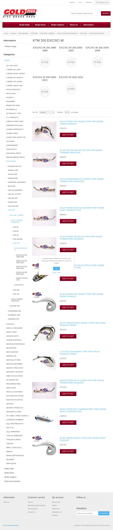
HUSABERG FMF (14, 315)
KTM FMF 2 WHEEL (47, 33)
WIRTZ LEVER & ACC (14, 447)
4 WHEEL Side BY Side (14, 85)
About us (74, 25)
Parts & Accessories (12, 481)
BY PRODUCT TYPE (13, 113)
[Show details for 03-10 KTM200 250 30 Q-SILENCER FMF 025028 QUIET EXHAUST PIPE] (44, 218)
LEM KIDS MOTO (12, 336)
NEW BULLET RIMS (13, 360)
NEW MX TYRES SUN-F (14, 368)
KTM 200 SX (19, 285)
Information (88, 25)
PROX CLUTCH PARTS (14, 392)
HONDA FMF (12, 202)
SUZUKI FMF (12, 174)
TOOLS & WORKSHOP (14, 436)
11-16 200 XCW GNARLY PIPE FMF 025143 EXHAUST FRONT (79, 353)
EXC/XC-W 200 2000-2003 (21, 261)
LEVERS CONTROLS (13, 340)
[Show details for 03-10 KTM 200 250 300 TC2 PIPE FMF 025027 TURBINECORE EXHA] (44, 160)
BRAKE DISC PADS (13, 105)
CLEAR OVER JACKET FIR (15, 137)
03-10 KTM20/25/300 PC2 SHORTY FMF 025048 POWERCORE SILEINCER (82, 180)
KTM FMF (34, 33)
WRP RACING (11, 463)
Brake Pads (24, 25)
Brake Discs (40, 25)
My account (56, 502)
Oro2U (13, 33)
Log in (80, 2)
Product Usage (10, 46)
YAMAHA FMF (13, 178)
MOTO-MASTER (12, 352)
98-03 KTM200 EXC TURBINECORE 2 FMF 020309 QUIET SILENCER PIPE (83, 410)
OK (56, 268)
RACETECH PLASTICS (14, 400)
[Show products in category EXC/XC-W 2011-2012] (71, 88)
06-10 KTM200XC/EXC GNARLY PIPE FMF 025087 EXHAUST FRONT (83, 324)
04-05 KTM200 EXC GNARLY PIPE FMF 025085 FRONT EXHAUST (81, 295)
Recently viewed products (37, 505)
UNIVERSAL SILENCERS (16, 182)
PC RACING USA (12, 380)
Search (30, 502)
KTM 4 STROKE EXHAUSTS (17, 300)
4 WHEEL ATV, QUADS (14, 81)
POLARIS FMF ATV (15, 166)
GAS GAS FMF (13, 206)
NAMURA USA (11, 356)
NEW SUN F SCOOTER (14, 372)
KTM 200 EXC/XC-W (21, 249)
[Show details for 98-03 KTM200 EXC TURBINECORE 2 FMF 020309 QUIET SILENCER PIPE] (44, 419)
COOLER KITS (11, 149)
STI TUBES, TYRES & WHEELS (17, 416)
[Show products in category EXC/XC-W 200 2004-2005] (97, 62)
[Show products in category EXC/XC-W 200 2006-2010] (44, 91)
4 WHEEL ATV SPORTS (14, 77)
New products (32, 509)
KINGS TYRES (11, 332)
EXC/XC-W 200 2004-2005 (21, 267)
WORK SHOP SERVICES (15, 455)
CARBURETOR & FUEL (14, 125)
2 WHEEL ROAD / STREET (15, 73)
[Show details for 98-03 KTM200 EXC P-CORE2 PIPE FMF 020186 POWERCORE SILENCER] (44, 390)
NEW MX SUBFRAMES (14, 364)
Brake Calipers (57, 25)
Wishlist (54, 515)
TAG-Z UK (9, 428)
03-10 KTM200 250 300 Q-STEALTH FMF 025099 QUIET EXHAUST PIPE (82, 266)
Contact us (31, 512)
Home (6, 33)
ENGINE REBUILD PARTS (15, 157)
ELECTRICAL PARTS (13, 153)
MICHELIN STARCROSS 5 (15, 344)
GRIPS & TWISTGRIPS (14, 328)
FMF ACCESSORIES (15, 190)
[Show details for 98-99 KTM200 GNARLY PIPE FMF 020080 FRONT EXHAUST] (44, 448)
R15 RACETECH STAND (15, 396)
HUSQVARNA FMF (14, 311)
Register (72, 2)
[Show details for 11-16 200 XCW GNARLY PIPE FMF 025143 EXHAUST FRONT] (44, 361)
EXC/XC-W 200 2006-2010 (21, 273)
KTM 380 (16, 290)
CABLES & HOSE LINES (14, 121)
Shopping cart (57, 512)
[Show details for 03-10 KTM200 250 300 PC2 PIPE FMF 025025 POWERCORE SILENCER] (44, 246)
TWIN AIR (9, 443)
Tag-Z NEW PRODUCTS (14, 424)
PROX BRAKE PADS (13, 384)
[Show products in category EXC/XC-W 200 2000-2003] (71, 62)
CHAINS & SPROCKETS (14, 129)
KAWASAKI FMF (13, 319)
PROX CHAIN (11, 388)
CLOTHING (10, 141)
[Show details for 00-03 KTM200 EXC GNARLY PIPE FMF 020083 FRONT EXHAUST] (44, 131)
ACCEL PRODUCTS (13, 89)
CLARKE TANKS (12, 133)
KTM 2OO (83, 33)
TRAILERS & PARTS (13, 439)
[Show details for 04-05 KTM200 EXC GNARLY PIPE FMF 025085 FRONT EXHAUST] (44, 304)
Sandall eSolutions (13, 525)
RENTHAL (9, 404)
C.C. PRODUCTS (12, 117)
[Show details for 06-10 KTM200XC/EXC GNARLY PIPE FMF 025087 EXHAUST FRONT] (44, 333)
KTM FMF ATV (15, 306)
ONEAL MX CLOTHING (14, 376)
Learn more (56, 272)
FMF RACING (23, 33)
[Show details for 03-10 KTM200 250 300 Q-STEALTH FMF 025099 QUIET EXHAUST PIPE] (44, 275)
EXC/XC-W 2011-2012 (22, 279)
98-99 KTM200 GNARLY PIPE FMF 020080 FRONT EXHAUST (83, 439)
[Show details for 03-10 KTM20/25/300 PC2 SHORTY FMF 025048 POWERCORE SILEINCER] (44, 189)
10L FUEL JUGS (12, 65)
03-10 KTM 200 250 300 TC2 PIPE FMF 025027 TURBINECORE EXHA (81, 151)
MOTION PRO (11, 348)
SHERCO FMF (13, 170)
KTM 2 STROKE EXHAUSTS (67, 33)
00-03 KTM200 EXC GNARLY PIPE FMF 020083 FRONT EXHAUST (81, 122)
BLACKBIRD (10, 101)
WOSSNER (10, 459)
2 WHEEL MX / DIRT (13, 69)
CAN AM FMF (13, 198)
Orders (54, 505)
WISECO (9, 451)
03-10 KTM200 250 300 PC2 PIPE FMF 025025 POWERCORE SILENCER (81, 237)
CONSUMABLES (12, 145)
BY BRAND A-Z (11, 109)
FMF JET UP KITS (14, 194)
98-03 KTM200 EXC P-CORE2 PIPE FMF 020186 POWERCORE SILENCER (82, 381)
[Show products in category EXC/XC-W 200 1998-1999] (44, 62)
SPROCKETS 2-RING (13, 412)
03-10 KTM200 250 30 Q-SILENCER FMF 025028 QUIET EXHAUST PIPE (82, 209)
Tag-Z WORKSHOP (13, 432)
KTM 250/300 (17, 239)
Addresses (55, 509)
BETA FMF (11, 186)
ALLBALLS (10, 97)
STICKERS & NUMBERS (14, 420)
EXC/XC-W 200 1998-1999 (21, 256)
